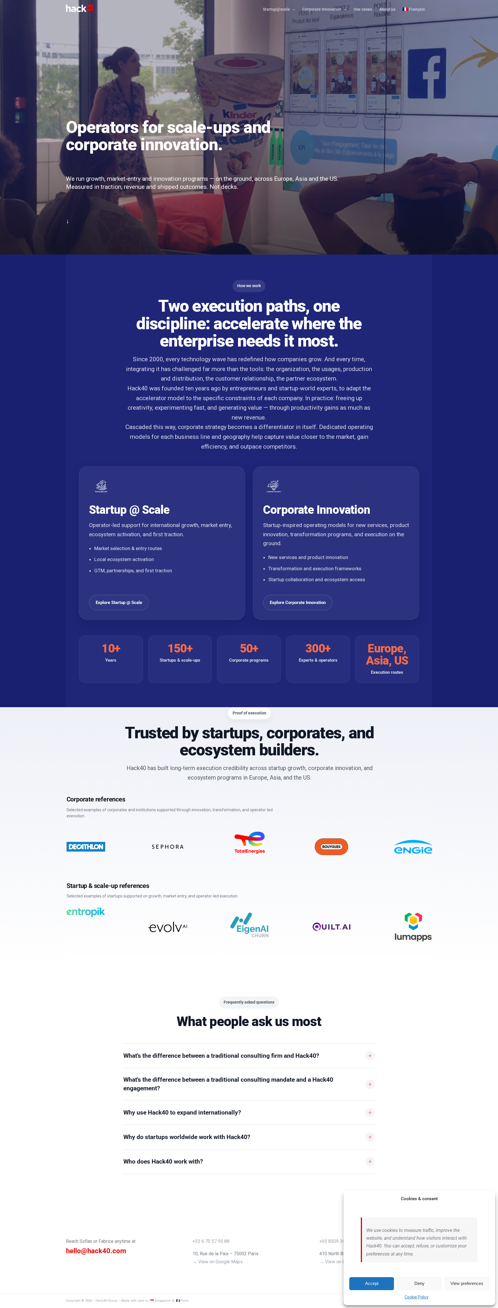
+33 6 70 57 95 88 (211, 1241)
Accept (371, 1283)
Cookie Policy (417, 1297)
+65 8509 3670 (334, 1241)
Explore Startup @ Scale (119, 602)
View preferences (466, 1283)
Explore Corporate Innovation (298, 602)
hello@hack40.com (96, 1251)
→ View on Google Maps (218, 1261)
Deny (419, 1283)
